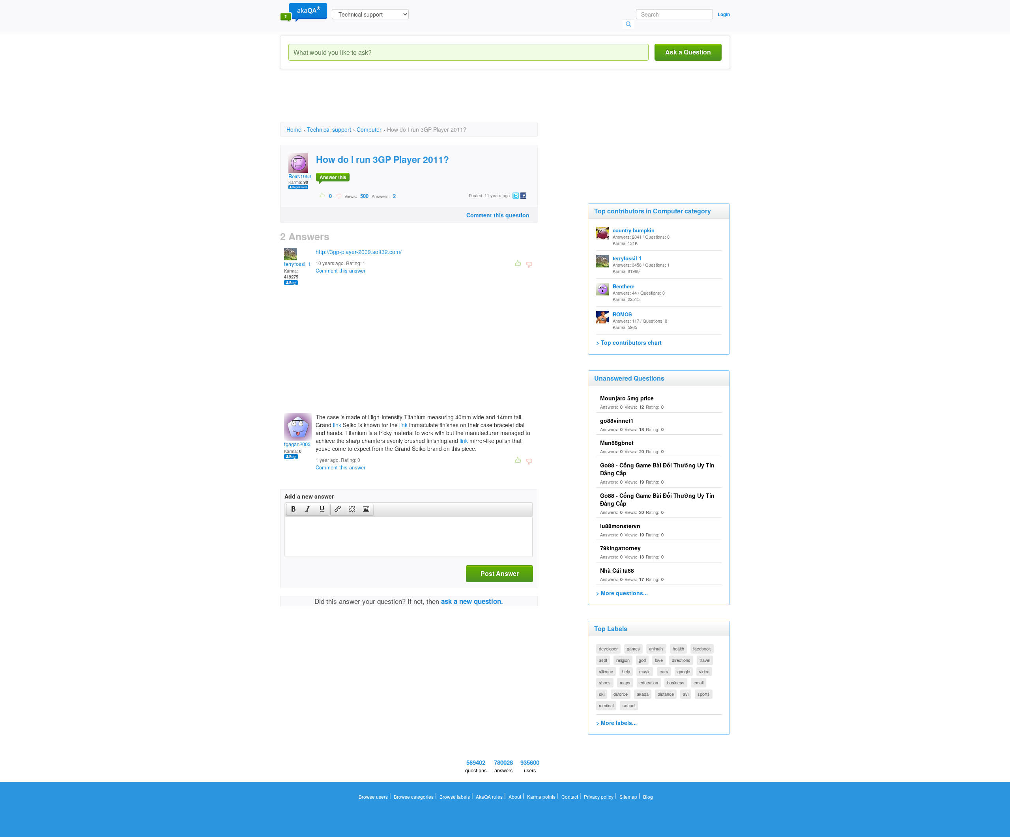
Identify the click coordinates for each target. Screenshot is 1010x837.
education (649, 682)
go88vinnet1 (617, 420)
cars (664, 671)
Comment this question (497, 215)
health (678, 648)
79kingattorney (620, 548)
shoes (605, 682)
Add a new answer (309, 496)
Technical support (329, 129)
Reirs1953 (299, 176)
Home (293, 129)
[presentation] (293, 509)
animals (656, 648)
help (626, 671)
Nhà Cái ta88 (617, 570)
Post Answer (500, 573)
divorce (620, 694)
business (676, 682)
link (337, 425)
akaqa (643, 694)
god (642, 660)
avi (685, 694)
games (633, 648)
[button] (293, 510)
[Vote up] (322, 195)
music (645, 671)
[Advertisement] (423, 102)
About (515, 796)
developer (608, 648)
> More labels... (616, 723)
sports (704, 694)
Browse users (373, 796)
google (683, 671)
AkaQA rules (489, 796)
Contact (569, 796)
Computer (369, 129)
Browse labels (455, 796)
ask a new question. (472, 601)
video (704, 671)
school (629, 705)
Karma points (541, 796)
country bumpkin (634, 230)
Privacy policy (598, 796)
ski (601, 694)
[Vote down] (338, 195)
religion (623, 660)
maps (625, 682)
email (698, 682)
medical (606, 705)
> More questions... (622, 593)
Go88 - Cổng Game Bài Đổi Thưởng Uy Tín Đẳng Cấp (657, 499)
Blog (648, 796)
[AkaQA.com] (303, 12)
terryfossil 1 (297, 263)
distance (666, 694)
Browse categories (414, 796)
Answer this (333, 177)
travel (705, 660)
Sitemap (628, 796)
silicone (606, 671)
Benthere (623, 286)
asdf (603, 660)
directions (681, 660)
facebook (702, 648)
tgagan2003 (297, 444)
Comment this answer (340, 270)
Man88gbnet (617, 443)
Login (724, 14)
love (659, 660)
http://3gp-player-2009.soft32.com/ (359, 252)
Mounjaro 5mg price (627, 398)
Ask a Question (688, 51)
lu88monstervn (620, 526)
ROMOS (622, 314)
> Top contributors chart (629, 342)
